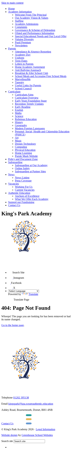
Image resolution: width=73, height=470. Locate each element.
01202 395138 (21, 397)
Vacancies (13, 183)
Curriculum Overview (27, 97)
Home (11, 8)
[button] (10, 271)
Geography (21, 125)
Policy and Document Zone (23, 159)
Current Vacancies (24, 189)
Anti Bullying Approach (28, 70)
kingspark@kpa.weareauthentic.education (30, 403)
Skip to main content (12, 2)
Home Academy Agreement (30, 67)
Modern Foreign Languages (30, 128)
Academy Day (23, 54)
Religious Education (26, 119)
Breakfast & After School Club (31, 73)
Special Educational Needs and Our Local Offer (40, 36)
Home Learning (23, 153)
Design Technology (25, 143)
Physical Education (25, 149)
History (19, 122)
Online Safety (22, 168)
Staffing (19, 20)
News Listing (22, 177)
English (19, 110)
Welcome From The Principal (31, 14)
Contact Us (14, 205)
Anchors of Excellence (27, 196)
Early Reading (22, 106)
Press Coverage (23, 180)
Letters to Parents (24, 63)
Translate (33, 294)
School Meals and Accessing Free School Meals (40, 76)
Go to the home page (12, 325)
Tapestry (19, 82)
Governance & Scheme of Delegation (35, 30)
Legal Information (45, 429)
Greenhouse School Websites (37, 435)
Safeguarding (15, 162)
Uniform (19, 57)
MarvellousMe (23, 79)
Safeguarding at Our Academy (31, 165)
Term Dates (21, 60)
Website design (9, 435)
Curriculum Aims (24, 94)
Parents (12, 48)
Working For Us (23, 186)
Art (17, 137)
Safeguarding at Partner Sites (30, 171)
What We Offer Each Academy (31, 199)
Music (18, 140)
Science (19, 116)
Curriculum (14, 91)
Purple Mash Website (26, 156)
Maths (18, 113)
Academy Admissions (26, 24)
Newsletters (21, 45)
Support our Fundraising (21, 202)
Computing (21, 146)
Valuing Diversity (24, 39)
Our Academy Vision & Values (31, 17)
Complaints (21, 27)
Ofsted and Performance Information (34, 33)
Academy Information (20, 11)
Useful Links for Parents (28, 85)
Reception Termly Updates (29, 103)
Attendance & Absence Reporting (33, 51)
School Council (23, 88)
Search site (7, 441)
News (11, 174)
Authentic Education (19, 192)
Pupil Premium (23, 42)
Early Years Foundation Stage (31, 100)
